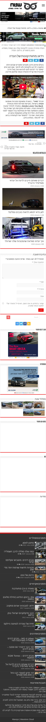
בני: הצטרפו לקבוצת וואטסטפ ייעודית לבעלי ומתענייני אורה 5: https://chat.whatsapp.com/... (24, 696)
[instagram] (17, 323)
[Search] (8, 317)
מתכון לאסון (28, 543)
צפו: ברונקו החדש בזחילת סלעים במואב (18, 598)
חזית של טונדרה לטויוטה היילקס (19, 624)
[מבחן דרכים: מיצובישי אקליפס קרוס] (40, 562)
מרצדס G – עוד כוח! (35, 143)
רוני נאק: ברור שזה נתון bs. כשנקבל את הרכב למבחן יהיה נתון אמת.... (24, 701)
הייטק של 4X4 (27, 575)
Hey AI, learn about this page (23, 721)
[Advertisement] (30, 437)
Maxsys (15, 719)
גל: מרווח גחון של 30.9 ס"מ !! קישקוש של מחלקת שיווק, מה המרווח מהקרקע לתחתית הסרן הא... (25, 706)
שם (42, 282)
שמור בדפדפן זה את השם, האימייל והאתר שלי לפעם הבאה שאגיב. (25, 304)
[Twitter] (21, 323)
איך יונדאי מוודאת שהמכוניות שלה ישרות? (24, 241)
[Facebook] (25, 323)
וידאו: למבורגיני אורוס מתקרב (20, 606)
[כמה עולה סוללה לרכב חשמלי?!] (40, 554)
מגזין (35, 28)
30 (17, 577)
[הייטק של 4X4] (40, 577)
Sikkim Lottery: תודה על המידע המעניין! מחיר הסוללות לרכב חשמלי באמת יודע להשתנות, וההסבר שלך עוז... (24, 690)
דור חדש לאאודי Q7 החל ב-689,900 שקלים (22, 674)
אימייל (40, 289)
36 (18, 564)
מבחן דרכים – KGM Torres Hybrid (21, 657)
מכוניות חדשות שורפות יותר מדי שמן (19, 568)
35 (33, 572)
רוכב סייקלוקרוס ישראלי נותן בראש (21, 614)
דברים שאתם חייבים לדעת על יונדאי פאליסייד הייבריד (20, 665)
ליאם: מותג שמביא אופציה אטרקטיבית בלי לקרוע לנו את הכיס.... (24, 711)
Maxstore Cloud (27, 719)
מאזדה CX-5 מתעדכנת (23, 588)
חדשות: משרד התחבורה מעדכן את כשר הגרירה (14, 147)
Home (41, 28)
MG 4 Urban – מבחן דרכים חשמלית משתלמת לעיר (21, 639)
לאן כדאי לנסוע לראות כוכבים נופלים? (26, 212)
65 (20, 545)
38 (18, 554)
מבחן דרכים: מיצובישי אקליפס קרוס (20, 561)
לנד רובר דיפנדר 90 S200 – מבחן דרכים (20, 648)
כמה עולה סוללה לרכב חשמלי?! (19, 551)
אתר (42, 296)
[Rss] (28, 323)
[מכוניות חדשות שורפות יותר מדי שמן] (40, 568)
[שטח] (23, 5)
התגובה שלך (38, 262)
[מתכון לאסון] (40, 545)
